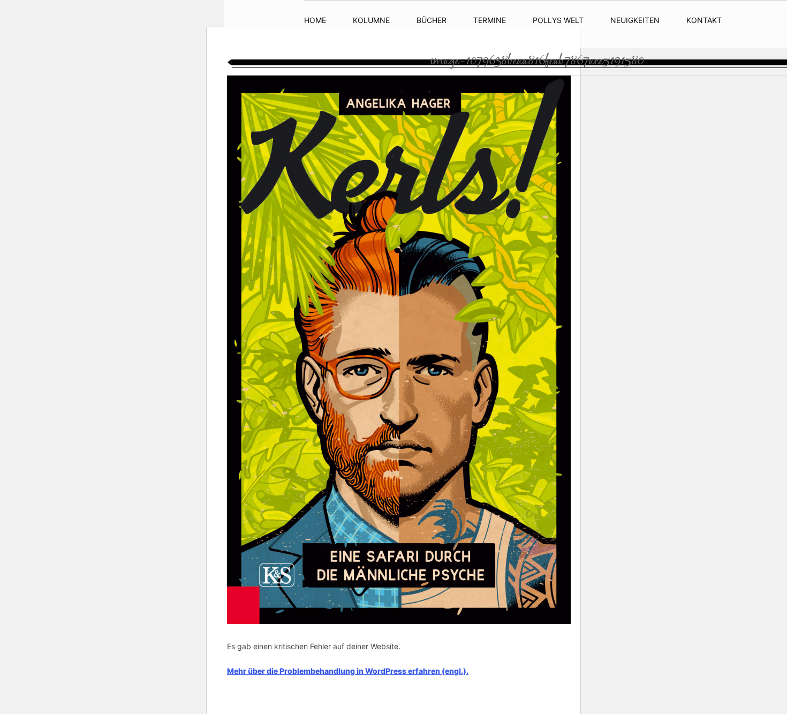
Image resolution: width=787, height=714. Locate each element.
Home (315, 20)
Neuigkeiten (635, 20)
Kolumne (371, 20)
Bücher (432, 20)
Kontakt (704, 20)
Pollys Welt (558, 20)
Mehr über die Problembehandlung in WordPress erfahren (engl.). (347, 670)
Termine (489, 20)
